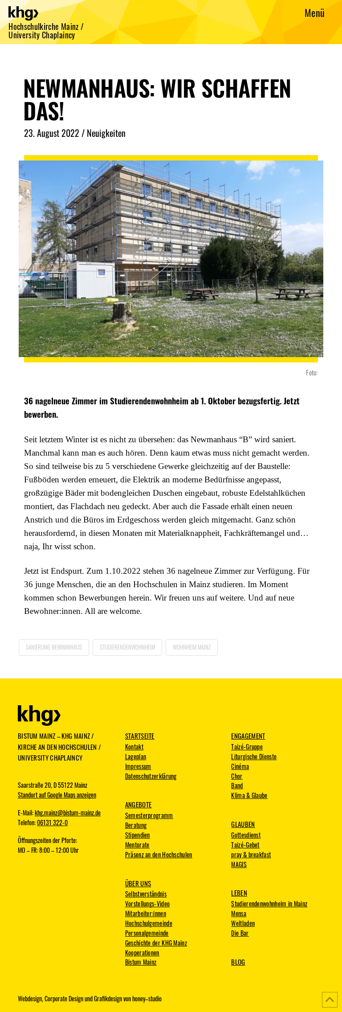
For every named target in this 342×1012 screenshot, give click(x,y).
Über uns (138, 883)
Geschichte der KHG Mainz (156, 942)
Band (237, 785)
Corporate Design (64, 998)
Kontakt (134, 746)
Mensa (238, 913)
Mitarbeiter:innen (145, 913)
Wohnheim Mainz (192, 646)
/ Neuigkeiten (103, 133)
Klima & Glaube (249, 795)
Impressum (138, 766)
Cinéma (240, 766)
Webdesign (30, 998)
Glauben (243, 824)
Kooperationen (142, 952)
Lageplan (135, 756)
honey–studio (147, 998)
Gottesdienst (246, 835)
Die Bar (239, 933)
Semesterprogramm (149, 815)
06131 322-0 (52, 822)
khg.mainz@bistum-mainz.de (68, 812)
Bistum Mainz (141, 962)
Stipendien (137, 835)
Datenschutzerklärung (151, 776)
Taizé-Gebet (245, 844)
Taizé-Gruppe (247, 746)
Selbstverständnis (146, 893)
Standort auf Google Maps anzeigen (57, 794)
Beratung (136, 825)
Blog (238, 962)
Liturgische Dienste (254, 756)
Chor (236, 776)
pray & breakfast (251, 854)
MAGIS (239, 864)
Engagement (248, 735)
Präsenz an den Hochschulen (158, 854)
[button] (315, 12)
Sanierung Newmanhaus (54, 646)
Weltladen (243, 923)
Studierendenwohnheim (127, 646)
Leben (239, 892)
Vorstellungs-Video (147, 903)
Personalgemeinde (147, 933)
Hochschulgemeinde (148, 923)
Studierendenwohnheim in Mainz (269, 903)
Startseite (140, 735)
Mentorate (137, 844)
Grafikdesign (108, 998)
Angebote (138, 804)
